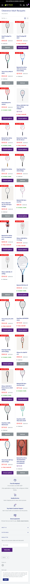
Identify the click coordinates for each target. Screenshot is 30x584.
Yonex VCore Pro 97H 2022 (7, 319)
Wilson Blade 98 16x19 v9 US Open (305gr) (7, 204)
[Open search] (21, 5)
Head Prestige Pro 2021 (6, 37)
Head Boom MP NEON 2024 (22, 319)
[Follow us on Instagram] (3, 565)
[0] (27, 5)
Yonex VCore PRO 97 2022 (7, 72)
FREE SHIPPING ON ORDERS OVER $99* (15, 1)
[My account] (24, 5)
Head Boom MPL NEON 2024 (6, 423)
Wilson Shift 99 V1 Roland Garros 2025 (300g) (7, 387)
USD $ (3, 557)
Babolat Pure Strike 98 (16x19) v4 (22, 138)
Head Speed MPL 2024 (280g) (6, 350)
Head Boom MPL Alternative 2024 (21, 419)
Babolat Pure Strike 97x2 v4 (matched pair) (7, 237)
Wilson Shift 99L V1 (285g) (7, 272)
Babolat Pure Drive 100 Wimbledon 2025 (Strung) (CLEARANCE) (22, 460)
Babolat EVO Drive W (22, 285)
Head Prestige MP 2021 (21, 37)
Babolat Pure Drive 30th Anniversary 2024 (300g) (22, 69)
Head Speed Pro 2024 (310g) (21, 170)
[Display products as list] (27, 18)
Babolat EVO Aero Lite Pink (21, 201)
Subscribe (7, 550)
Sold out (7, 47)
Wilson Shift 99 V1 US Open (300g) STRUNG (22, 107)
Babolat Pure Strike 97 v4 (7, 170)
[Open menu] (2, 5)
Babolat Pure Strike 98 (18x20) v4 (7, 138)
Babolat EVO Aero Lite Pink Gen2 (21, 384)
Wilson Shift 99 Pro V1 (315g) (22, 239)
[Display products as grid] (25, 18)
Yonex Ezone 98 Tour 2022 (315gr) (7, 460)
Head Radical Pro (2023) (6, 103)
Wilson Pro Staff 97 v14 (22, 353)
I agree (5, 579)
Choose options (22, 47)
